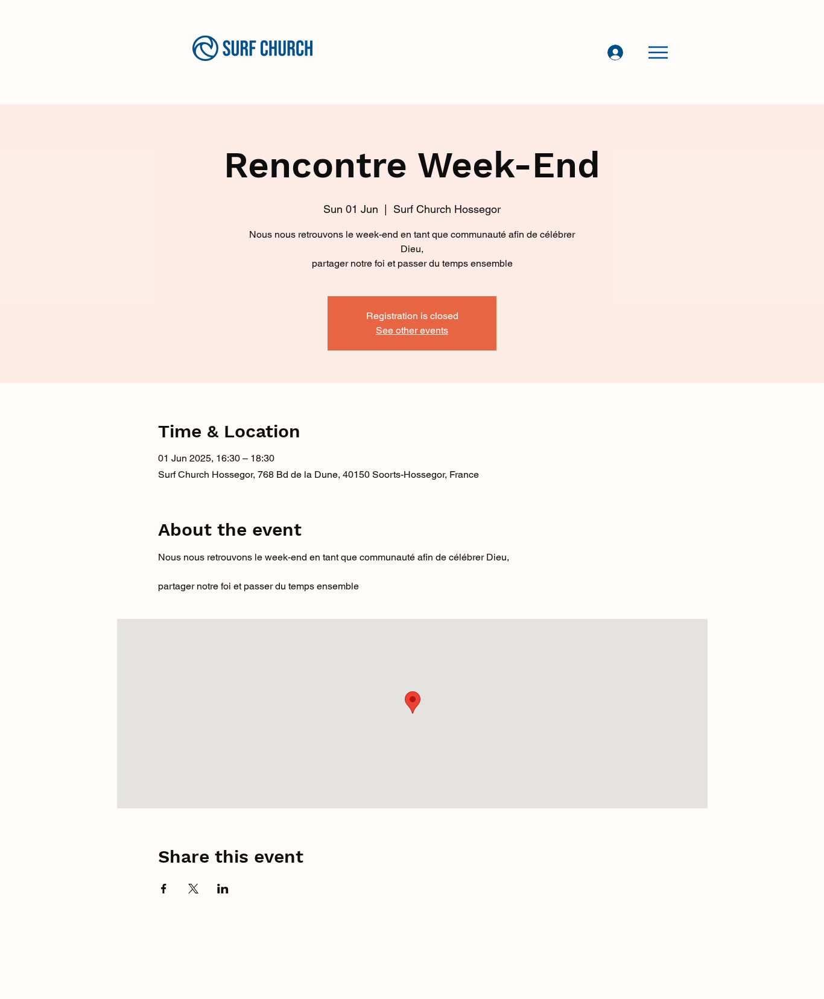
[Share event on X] (193, 888)
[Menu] (658, 52)
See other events (412, 330)
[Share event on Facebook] (164, 888)
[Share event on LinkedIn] (223, 888)
